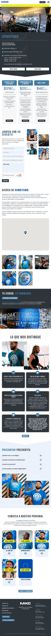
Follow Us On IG (6, 612)
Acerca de (5, 605)
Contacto (5, 603)
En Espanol (5, 610)
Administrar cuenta (8, 608)
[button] (25, 233)
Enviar (5, 181)
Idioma (42, 2)
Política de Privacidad (41, 633)
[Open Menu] (48, 2)
